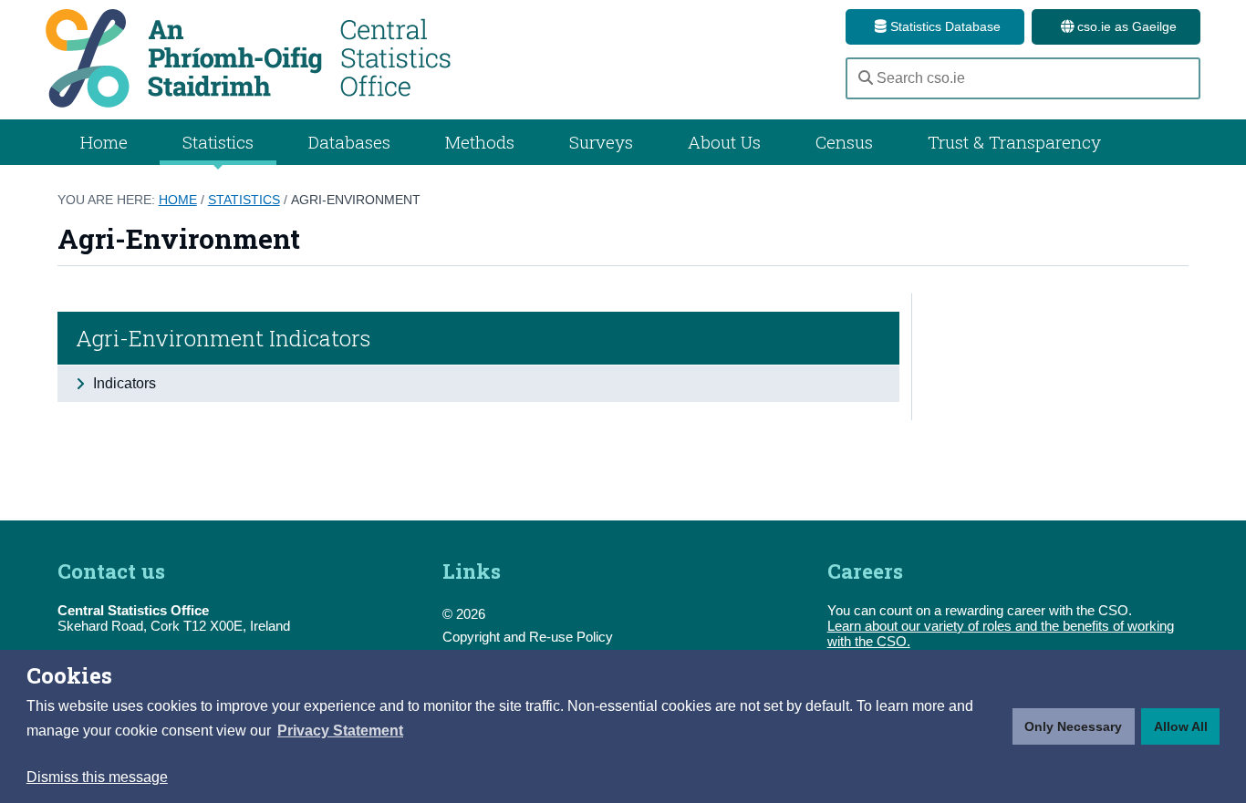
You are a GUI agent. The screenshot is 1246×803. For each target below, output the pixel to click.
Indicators (122, 383)
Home (104, 141)
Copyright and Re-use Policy (527, 636)
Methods (479, 141)
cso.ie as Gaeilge (1125, 26)
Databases (349, 141)
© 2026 (463, 614)
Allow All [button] (1181, 726)
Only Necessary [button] (1073, 726)
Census (844, 141)
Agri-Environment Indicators (223, 338)
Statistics (244, 199)
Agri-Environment (356, 199)
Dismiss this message (97, 777)
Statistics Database (944, 26)
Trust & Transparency (1014, 141)
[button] (340, 731)
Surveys (601, 141)
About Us (724, 141)
